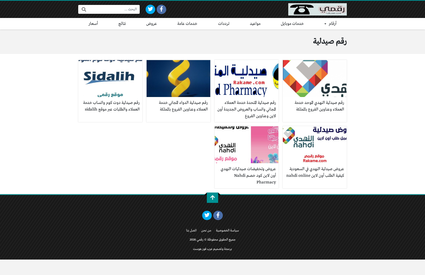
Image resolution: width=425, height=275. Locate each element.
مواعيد (255, 23)
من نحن (206, 230)
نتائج (122, 23)
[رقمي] (317, 9)
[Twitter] (150, 9)
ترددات (223, 23)
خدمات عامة (187, 23)
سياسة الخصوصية (227, 230)
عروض (151, 23)
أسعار (93, 23)
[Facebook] (161, 9)
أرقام (332, 23)
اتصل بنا (191, 230)
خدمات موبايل (292, 23)
